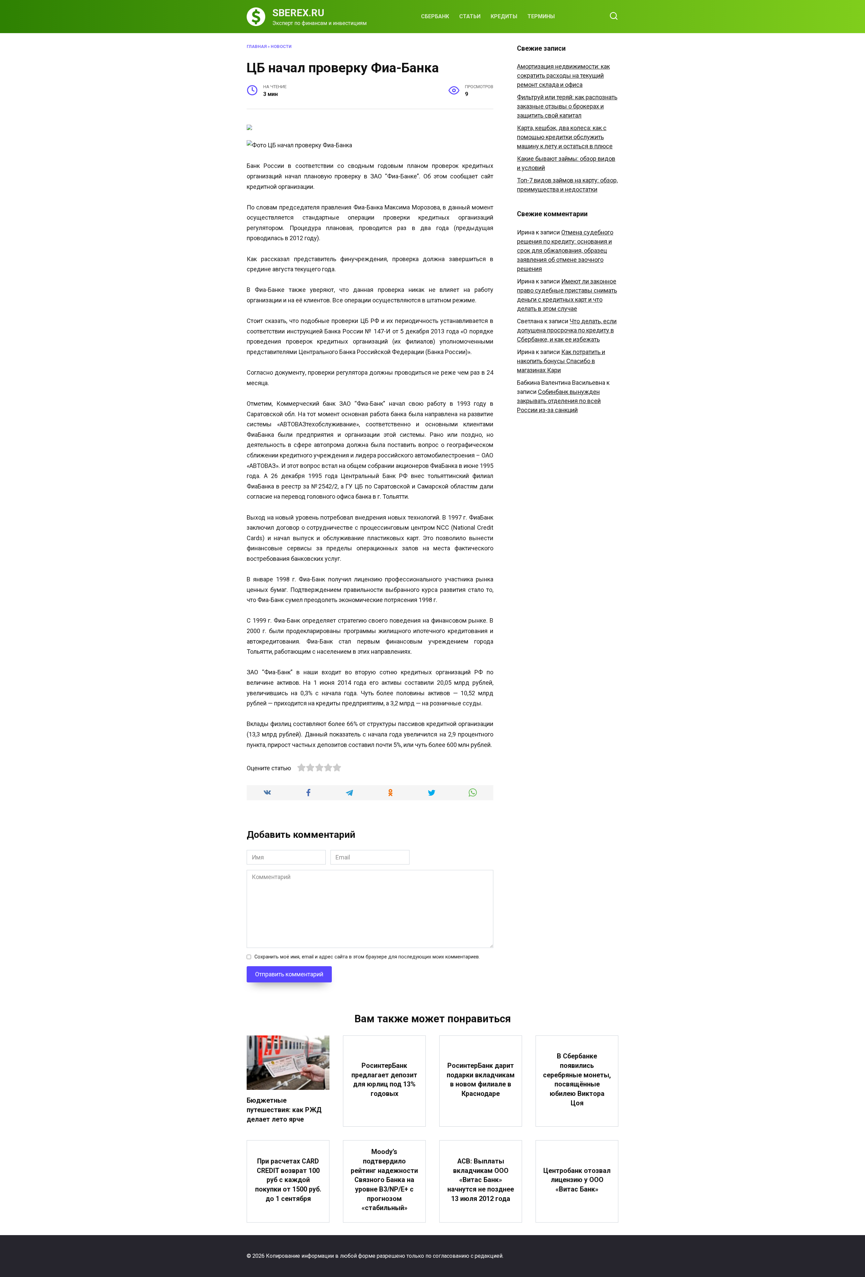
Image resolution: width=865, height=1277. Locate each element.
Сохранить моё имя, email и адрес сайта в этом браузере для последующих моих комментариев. (367, 957)
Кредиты (504, 16)
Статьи (469, 16)
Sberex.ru (298, 13)
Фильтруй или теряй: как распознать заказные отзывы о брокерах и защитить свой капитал (567, 106)
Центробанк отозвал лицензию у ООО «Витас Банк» (577, 1180)
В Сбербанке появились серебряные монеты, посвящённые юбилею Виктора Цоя (577, 1079)
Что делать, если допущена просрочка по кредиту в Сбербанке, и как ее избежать (567, 330)
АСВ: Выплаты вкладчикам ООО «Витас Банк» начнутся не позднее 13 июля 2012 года (480, 1180)
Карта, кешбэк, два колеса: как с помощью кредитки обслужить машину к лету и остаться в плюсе (565, 137)
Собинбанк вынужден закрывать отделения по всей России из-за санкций (559, 401)
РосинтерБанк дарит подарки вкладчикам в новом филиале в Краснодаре (481, 1080)
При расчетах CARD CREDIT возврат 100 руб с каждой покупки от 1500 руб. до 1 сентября (288, 1180)
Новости (281, 46)
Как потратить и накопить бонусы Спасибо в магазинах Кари (561, 361)
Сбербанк (435, 16)
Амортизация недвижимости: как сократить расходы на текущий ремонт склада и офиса (563, 75)
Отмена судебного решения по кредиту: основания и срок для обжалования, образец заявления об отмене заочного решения (565, 250)
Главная (257, 46)
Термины (541, 16)
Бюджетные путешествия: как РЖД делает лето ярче (284, 1110)
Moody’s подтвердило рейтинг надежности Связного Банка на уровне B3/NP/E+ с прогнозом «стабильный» (384, 1180)
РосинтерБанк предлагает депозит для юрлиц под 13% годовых (384, 1080)
